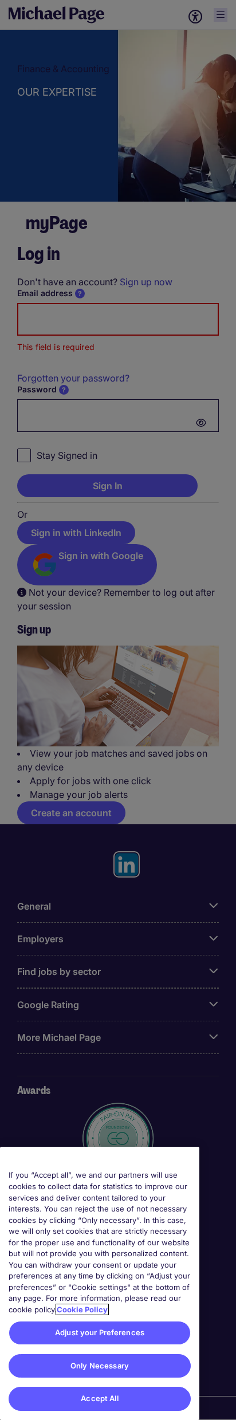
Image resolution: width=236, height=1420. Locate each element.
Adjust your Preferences (99, 1332)
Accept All (99, 1398)
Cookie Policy (82, 1309)
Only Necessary (99, 1365)
